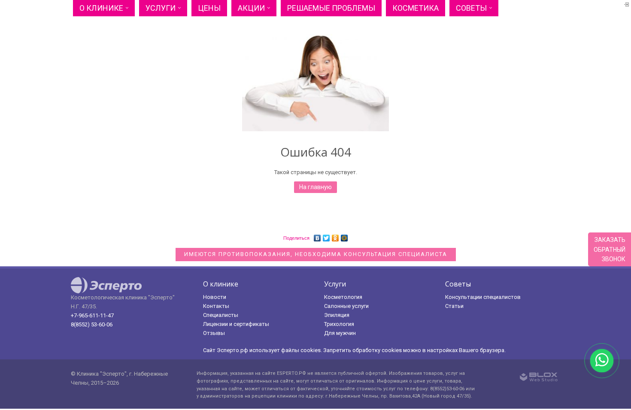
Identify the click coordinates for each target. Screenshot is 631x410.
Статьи (454, 306)
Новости (214, 297)
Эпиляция (336, 315)
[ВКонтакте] (317, 235)
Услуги (161, 7)
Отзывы (214, 333)
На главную (315, 187)
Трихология (339, 324)
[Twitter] (326, 235)
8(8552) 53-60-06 (91, 324)
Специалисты (220, 315)
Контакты (216, 306)
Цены (209, 7)
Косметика (415, 7)
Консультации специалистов (483, 297)
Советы (471, 7)
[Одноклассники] (335, 235)
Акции (251, 7)
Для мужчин (340, 333)
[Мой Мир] (344, 235)
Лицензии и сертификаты (236, 324)
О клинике (101, 7)
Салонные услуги (346, 306)
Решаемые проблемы (331, 7)
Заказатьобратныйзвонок (609, 249)
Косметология (343, 297)
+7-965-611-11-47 (92, 315)
